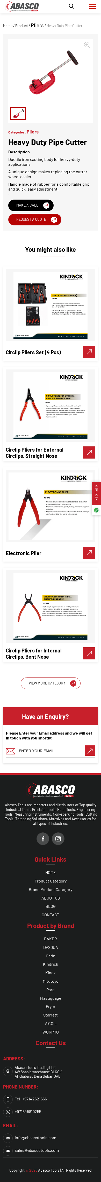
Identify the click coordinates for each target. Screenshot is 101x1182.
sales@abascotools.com (37, 1150)
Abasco (44, 1170)
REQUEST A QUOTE (31, 219)
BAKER (50, 938)
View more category (47, 683)
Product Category (51, 880)
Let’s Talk (96, 493)
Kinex (50, 972)
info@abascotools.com (35, 1137)
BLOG (51, 906)
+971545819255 (28, 1111)
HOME (50, 872)
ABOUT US (50, 897)
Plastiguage (50, 998)
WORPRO (50, 1031)
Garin (50, 955)
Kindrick (50, 964)
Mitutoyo (51, 981)
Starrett (50, 1014)
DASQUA (50, 947)
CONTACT (50, 914)
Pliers (37, 25)
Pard (50, 989)
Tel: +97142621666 (31, 1098)
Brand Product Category (50, 889)
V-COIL (51, 1023)
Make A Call (27, 205)
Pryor (50, 1006)
